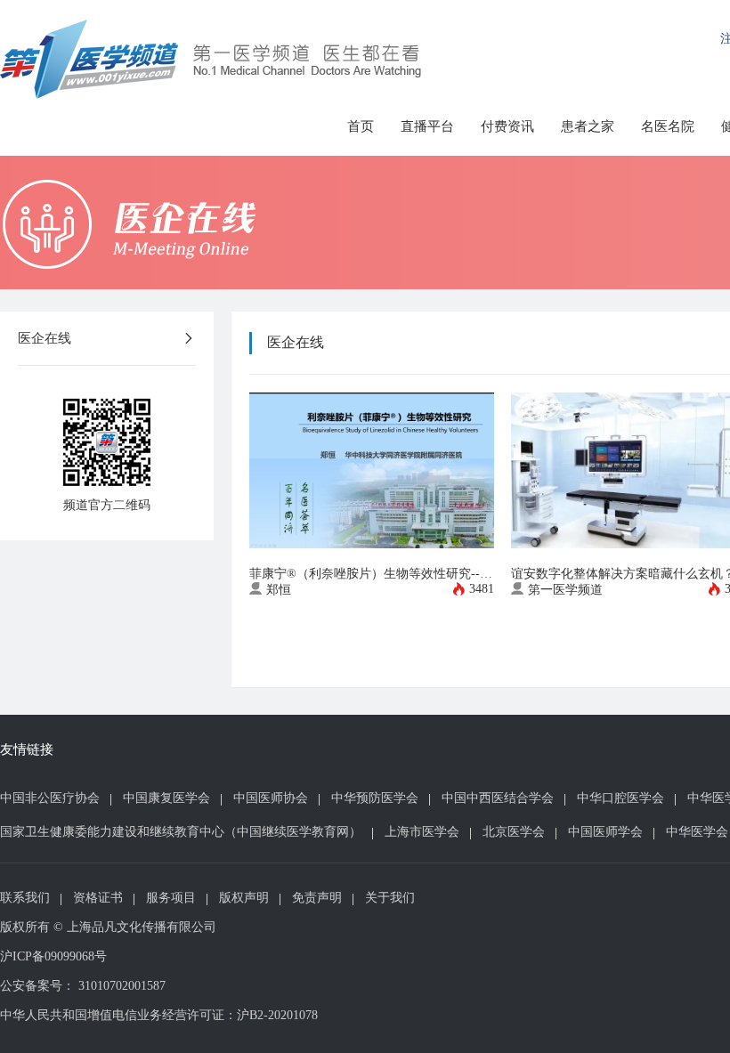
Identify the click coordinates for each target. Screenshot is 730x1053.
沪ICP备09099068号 (53, 956)
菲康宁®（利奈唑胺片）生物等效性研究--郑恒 (377, 573)
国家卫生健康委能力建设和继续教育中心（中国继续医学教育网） (180, 831)
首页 (360, 126)
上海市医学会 (422, 831)
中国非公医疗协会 (50, 798)
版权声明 (244, 897)
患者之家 (587, 126)
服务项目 (171, 897)
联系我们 (25, 897)
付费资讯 (507, 126)
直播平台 (427, 126)
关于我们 (390, 897)
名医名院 (667, 126)
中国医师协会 (270, 798)
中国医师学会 (605, 831)
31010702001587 (122, 985)
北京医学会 (514, 831)
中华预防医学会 (374, 798)
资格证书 (98, 897)
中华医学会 (697, 831)
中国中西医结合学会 (498, 798)
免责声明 (317, 897)
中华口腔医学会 (620, 798)
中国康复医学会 (166, 798)
